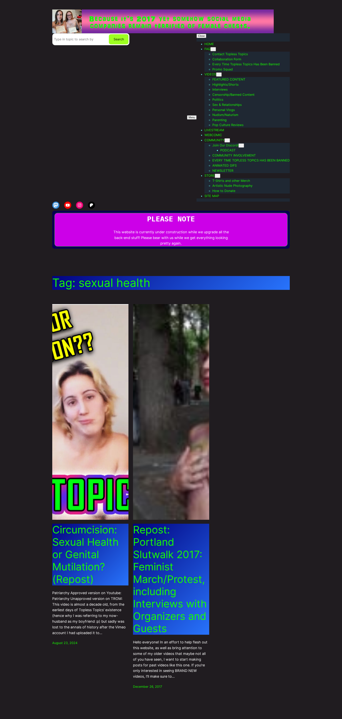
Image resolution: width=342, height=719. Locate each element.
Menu (192, 117)
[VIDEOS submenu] (219, 74)
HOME (209, 44)
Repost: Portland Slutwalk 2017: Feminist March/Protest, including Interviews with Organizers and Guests (170, 579)
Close (201, 35)
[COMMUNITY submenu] (227, 140)
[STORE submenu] (217, 176)
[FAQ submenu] (213, 49)
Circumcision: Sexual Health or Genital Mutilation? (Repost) (85, 554)
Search (119, 39)
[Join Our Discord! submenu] (241, 145)
